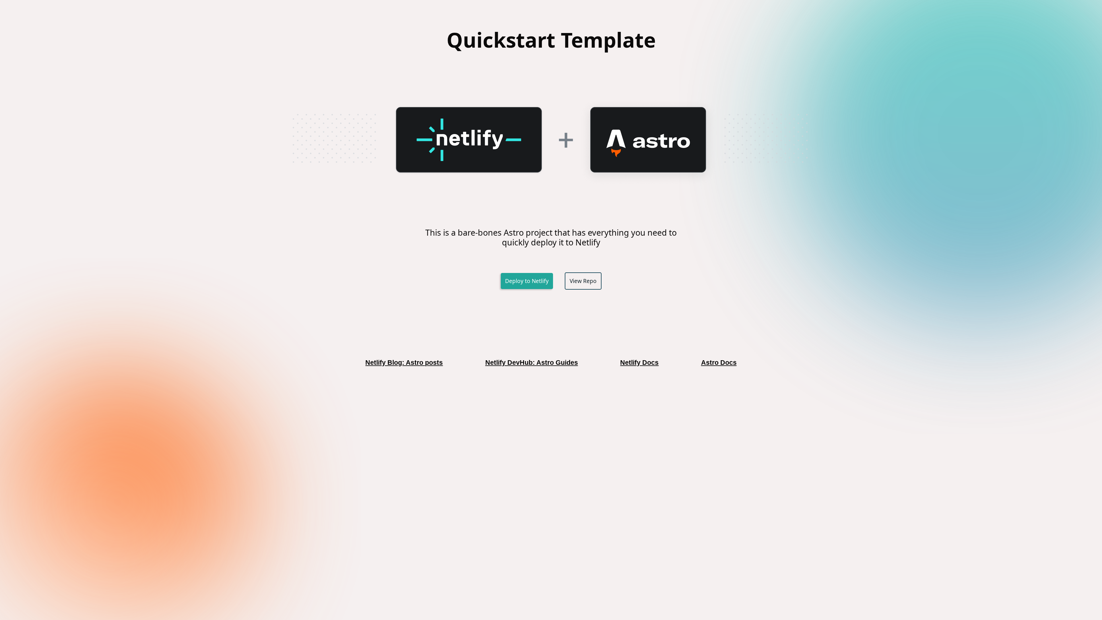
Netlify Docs (639, 362)
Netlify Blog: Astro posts (404, 362)
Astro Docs (719, 362)
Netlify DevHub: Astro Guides (531, 362)
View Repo (583, 281)
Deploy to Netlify (527, 281)
